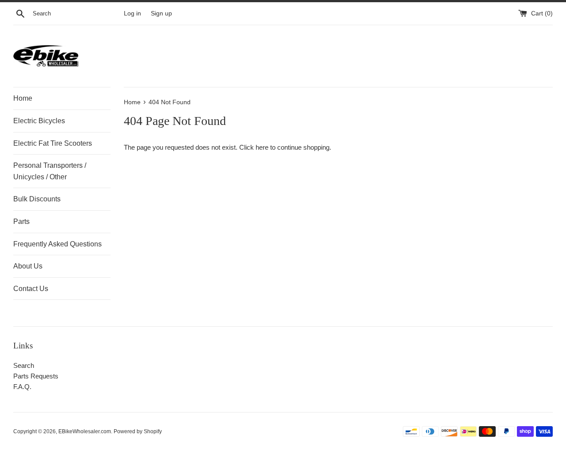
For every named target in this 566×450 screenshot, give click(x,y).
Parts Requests (35, 376)
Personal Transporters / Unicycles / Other (49, 171)
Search (23, 365)
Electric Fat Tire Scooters (52, 143)
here (262, 147)
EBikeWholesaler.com (84, 431)
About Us (27, 266)
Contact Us (30, 288)
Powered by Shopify (138, 431)
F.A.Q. (22, 386)
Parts (21, 221)
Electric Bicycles (39, 121)
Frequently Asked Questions (57, 244)
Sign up (161, 13)
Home (22, 98)
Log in (132, 13)
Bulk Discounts (37, 199)
